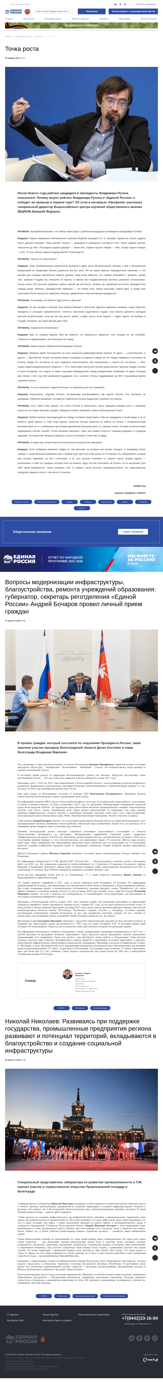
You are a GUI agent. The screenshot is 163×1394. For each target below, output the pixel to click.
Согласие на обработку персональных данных (26, 1369)
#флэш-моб (106, 502)
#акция (69, 502)
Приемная (104, 19)
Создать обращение (133, 532)
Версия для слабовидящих (146, 4)
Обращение (92, 11)
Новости (38, 36)
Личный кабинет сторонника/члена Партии (133, 11)
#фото (125, 502)
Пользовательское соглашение (19, 1361)
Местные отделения (80, 19)
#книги (88, 502)
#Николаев (62, 1296)
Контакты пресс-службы (57, 1320)
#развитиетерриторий (85, 1296)
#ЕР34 (61, 1008)
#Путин (82, 508)
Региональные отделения (93, 1314)
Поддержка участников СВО (81, 25)
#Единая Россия (22, 502)
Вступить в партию (149, 19)
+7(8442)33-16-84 (140, 1318)
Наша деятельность (53, 19)
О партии (9, 19)
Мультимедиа (124, 19)
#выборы (143, 502)
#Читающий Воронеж (46, 502)
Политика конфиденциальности (20, 1364)
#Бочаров (80, 1008)
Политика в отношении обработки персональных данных (31, 1366)
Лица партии (29, 19)
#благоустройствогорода (114, 1296)
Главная (8, 36)
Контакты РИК (15, 1320)
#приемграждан (100, 1008)
